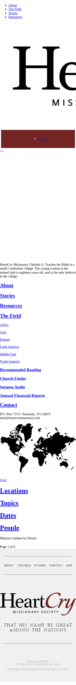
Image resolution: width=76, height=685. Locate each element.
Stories (13, 13)
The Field (14, 9)
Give (42, 139)
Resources (15, 17)
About (12, 5)
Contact (56, 565)
